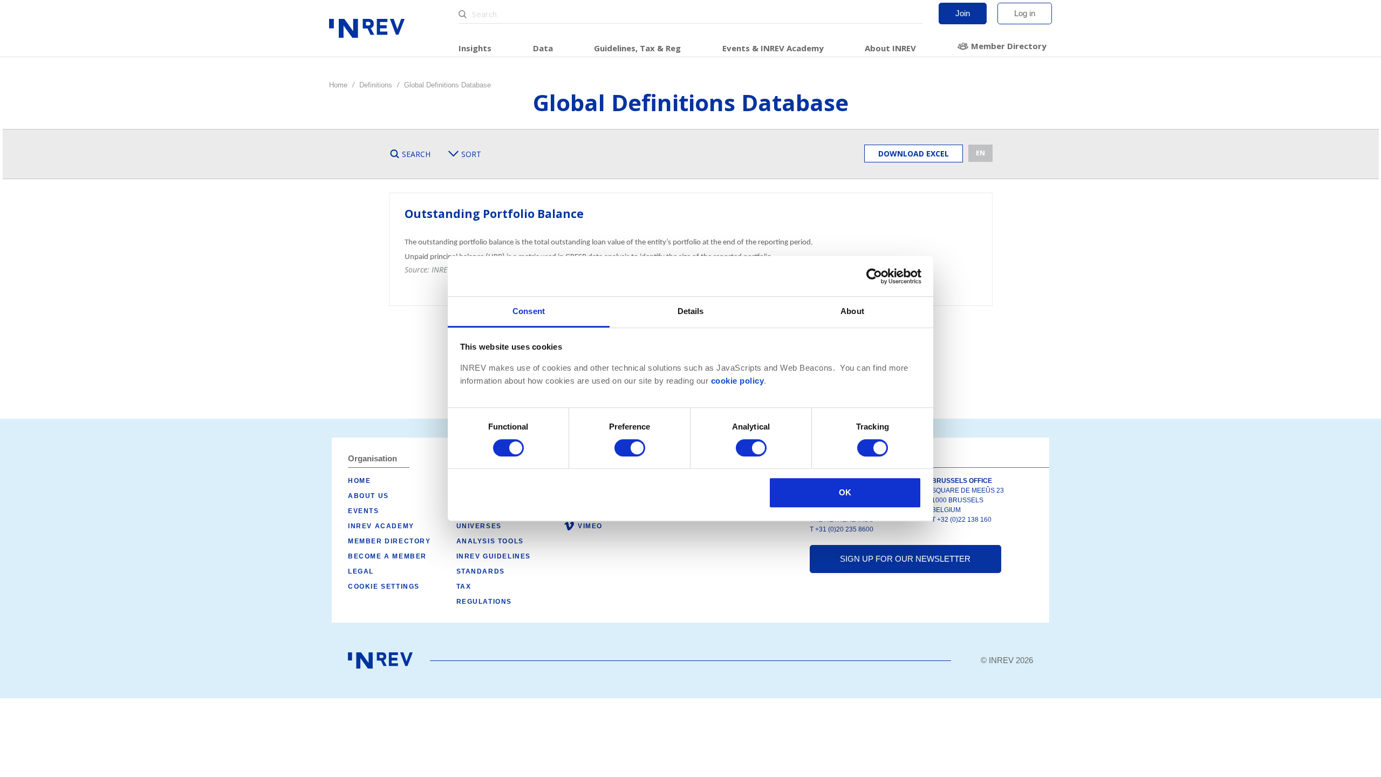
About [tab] (852, 311)
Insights (475, 48)
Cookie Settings (384, 586)
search (416, 154)
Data (543, 48)
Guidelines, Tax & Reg (637, 48)
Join (962, 13)
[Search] (464, 14)
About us (368, 496)
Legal (361, 571)
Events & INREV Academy (773, 48)
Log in (1024, 13)
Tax (463, 586)
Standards (480, 571)
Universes (479, 526)
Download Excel (913, 153)
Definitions (375, 85)
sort (471, 154)
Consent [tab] (528, 311)
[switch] (629, 447)
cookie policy (737, 381)
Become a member (387, 556)
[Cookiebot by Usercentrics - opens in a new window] (874, 276)
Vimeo (590, 526)
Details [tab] (691, 311)
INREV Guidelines (493, 556)
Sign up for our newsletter (905, 558)
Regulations (484, 601)
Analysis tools (490, 541)
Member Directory (1009, 45)
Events (363, 511)
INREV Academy (381, 526)
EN (980, 153)
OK (845, 492)
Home (338, 85)
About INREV (890, 48)
